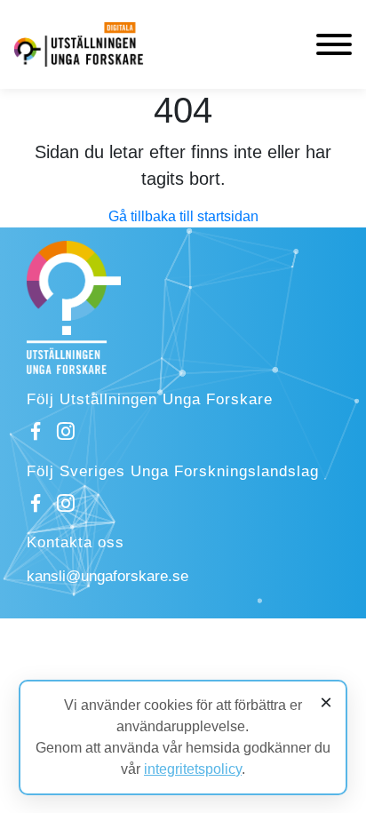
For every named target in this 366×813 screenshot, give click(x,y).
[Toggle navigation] (334, 44)
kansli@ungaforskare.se (107, 576)
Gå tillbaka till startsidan (183, 216)
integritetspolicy (193, 769)
